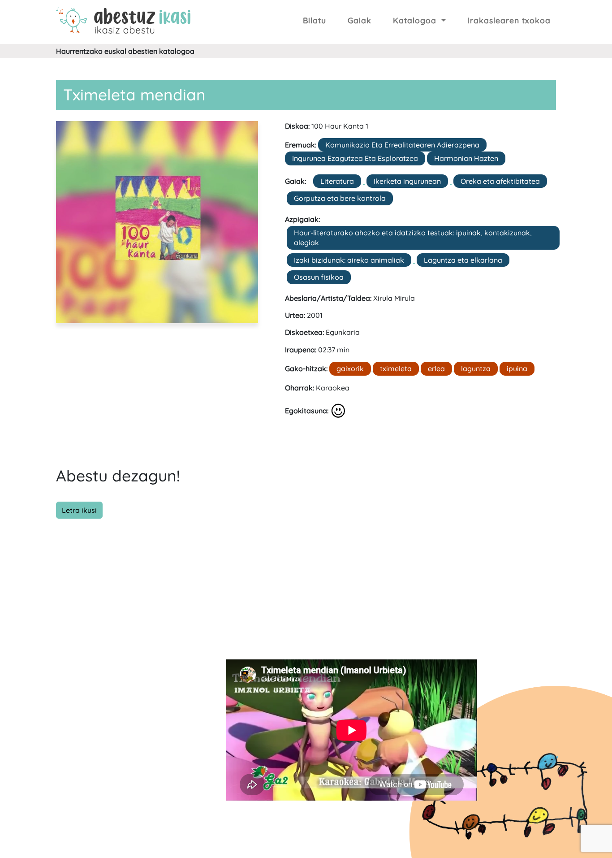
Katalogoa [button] (416, 20)
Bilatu (314, 20)
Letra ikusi (79, 510)
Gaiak (359, 20)
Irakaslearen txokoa (509, 20)
